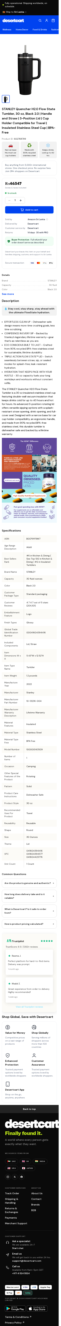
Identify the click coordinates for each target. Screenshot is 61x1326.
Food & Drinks (40, 29)
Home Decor (22, 29)
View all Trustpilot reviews (29, 1006)
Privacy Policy (15, 1322)
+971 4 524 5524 (21, 1273)
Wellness (7, 29)
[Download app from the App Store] (37, 1309)
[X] (15, 1177)
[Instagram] (8, 1177)
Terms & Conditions (18, 1317)
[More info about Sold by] (47, 219)
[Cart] (53, 20)
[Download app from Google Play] (15, 1309)
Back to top (29, 1109)
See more (8, 294)
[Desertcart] (13, 20)
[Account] (47, 20)
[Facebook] (21, 1177)
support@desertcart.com (26, 1260)
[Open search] (40, 20)
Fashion (55, 29)
